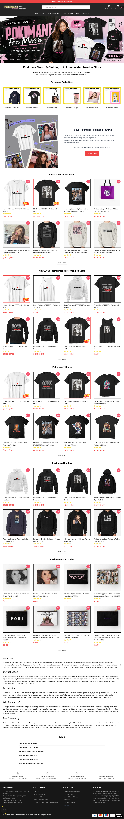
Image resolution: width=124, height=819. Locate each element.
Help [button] (120, 816)
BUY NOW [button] (93, 153)
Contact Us (67, 799)
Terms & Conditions (39, 794)
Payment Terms (68, 794)
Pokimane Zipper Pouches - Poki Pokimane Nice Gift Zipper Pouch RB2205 (14, 637)
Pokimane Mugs (72, 108)
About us (36, 791)
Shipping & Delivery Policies (72, 791)
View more (62, 263)
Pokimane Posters (112, 108)
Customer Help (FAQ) (70, 802)
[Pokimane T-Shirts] (32, 96)
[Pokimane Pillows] (92, 96)
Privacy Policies (38, 797)
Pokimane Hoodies (12, 108)
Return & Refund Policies (71, 797)
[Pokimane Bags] (52, 96)
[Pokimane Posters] (112, 96)
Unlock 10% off (4, 810)
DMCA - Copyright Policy (41, 799)
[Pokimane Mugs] (72, 96)
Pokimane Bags (52, 108)
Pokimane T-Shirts (32, 108)
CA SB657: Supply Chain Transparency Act (46, 802)
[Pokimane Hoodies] (12, 96)
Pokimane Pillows (92, 108)
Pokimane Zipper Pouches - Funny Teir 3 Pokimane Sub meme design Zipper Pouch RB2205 (107, 637)
